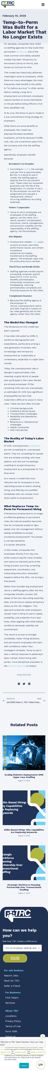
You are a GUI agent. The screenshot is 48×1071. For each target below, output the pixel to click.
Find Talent (11, 997)
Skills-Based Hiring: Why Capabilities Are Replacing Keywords (24, 831)
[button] (43, 4)
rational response (17, 666)
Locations (11, 1015)
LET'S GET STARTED (15, 958)
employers (34, 445)
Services (10, 1002)
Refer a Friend (12, 985)
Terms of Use (13, 1026)
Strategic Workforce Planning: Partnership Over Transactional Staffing (24, 887)
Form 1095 (11, 1031)
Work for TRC (11, 980)
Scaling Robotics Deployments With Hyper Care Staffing (24, 775)
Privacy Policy (13, 1021)
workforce (21, 51)
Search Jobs (11, 975)
